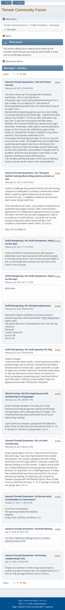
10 (20, 74)
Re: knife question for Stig (38, 349)
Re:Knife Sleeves (43, 528)
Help (20, 600)
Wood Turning (12, 393)
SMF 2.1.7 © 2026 (25, 604)
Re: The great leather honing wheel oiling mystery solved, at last (29, 176)
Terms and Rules (30, 600)
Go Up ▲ (43, 600)
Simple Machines (39, 604)
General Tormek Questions (19, 82)
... (16, 74)
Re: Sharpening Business (38, 305)
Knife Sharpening (14, 240)
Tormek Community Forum (24, 10)
